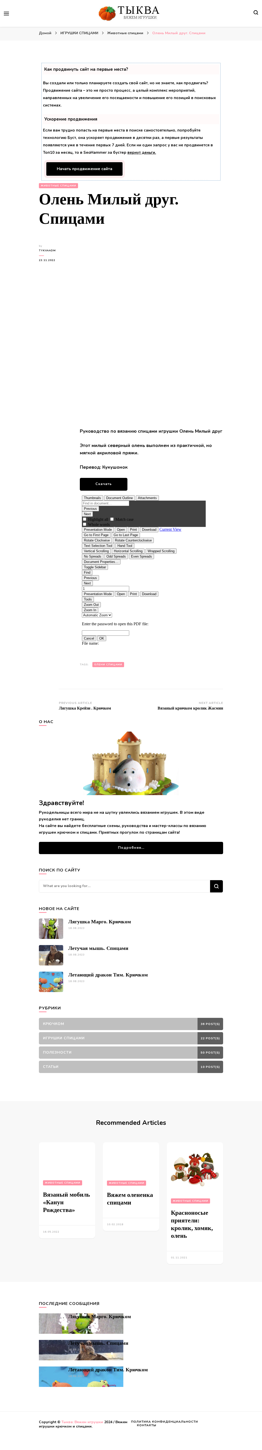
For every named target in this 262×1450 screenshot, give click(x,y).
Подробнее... (131, 847)
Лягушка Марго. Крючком (99, 921)
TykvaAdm (47, 250)
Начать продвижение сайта (84, 169)
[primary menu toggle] (6, 13)
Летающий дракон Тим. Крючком (108, 974)
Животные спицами (58, 185)
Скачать (103, 483)
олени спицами (108, 664)
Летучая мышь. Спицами (98, 948)
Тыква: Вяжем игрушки (82, 1422)
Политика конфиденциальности (164, 1422)
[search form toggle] (256, 13)
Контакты (146, 1425)
